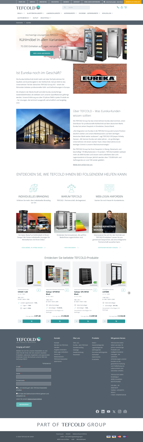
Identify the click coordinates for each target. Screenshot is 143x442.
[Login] (122, 7)
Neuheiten (76, 354)
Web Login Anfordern (41, 53)
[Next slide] (129, 292)
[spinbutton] (20, 321)
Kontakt (56, 343)
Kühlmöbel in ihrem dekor (32, 247)
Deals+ (94, 343)
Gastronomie (96, 357)
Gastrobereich (23, 18)
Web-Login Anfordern (61, 352)
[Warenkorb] (126, 7)
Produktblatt (37, 285)
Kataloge (76, 350)
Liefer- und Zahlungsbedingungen (71, 437)
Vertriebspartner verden (108, 247)
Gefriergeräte (69, 13)
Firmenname (20, 380)
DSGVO (68, 434)
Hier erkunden (70, 247)
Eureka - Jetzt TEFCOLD (80, 345)
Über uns (76, 343)
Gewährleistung (78, 352)
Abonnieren (24, 404)
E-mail (18, 367)
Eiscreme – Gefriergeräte (88, 13)
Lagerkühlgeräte (53, 13)
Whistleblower (81, 439)
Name (18, 373)
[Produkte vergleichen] (39, 290)
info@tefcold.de (121, 395)
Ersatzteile (45, 18)
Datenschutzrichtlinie (35, 399)
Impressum (60, 434)
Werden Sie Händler (133, 2)
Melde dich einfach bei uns (83, 165)
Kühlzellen (106, 13)
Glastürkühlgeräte (34, 13)
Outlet (35, 18)
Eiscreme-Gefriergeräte (99, 352)
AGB (73, 439)
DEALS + (20, 13)
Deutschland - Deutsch (114, 2)
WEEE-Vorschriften (63, 439)
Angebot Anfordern (60, 350)
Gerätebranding (78, 347)
